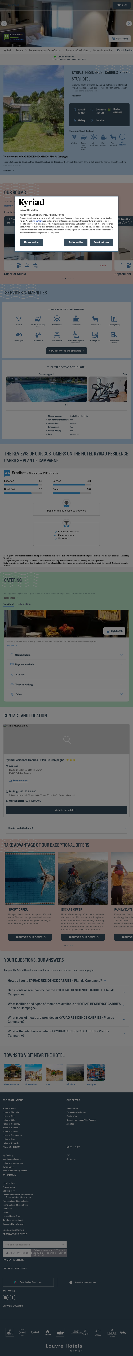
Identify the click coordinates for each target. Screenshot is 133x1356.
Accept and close (101, 242)
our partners (37, 221)
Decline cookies (76, 242)
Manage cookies (31, 242)
